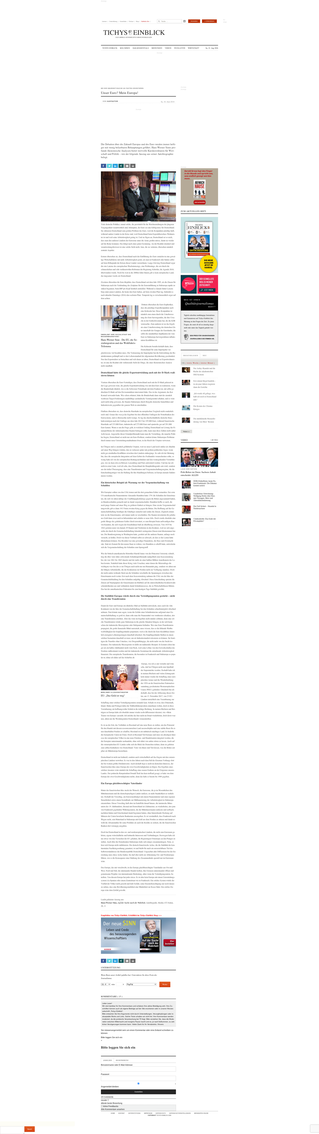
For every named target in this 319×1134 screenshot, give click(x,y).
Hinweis (161, 1024)
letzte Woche (193, 363)
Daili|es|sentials (141, 48)
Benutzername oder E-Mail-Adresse (117, 1065)
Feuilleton (179, 48)
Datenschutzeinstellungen (180, 1113)
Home (113, 1113)
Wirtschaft (193, 48)
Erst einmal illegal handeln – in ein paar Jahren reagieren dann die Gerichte (204, 383)
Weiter (164, 984)
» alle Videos (214, 440)
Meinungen (157, 48)
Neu (205, 355)
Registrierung (122, 1060)
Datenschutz (161, 1113)
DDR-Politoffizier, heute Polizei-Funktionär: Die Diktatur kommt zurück (205, 483)
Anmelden (194, 21)
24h (183, 363)
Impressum (148, 1113)
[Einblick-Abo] (199, 245)
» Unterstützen (209, 21)
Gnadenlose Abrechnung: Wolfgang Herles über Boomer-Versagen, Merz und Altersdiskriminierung (204, 497)
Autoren (104, 21)
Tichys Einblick (109, 48)
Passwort (105, 1074)
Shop (137, 21)
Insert (29, 1129)
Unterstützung (113, 21)
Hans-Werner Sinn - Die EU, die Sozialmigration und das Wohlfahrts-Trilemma (119, 343)
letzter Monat (207, 363)
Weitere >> (186, 431)
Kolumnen (125, 48)
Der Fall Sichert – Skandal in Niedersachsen (204, 507)
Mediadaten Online (201, 1113)
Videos (168, 48)
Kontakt (121, 1113)
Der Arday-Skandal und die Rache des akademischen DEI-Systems (204, 371)
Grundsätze (123, 21)
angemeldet (116, 1030)
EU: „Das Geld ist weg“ (113, 695)
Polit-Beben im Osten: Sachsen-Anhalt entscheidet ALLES (198, 474)
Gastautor (112, 101)
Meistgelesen (190, 355)
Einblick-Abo (145, 21)
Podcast (131, 21)
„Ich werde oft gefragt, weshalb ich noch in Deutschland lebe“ (204, 396)
